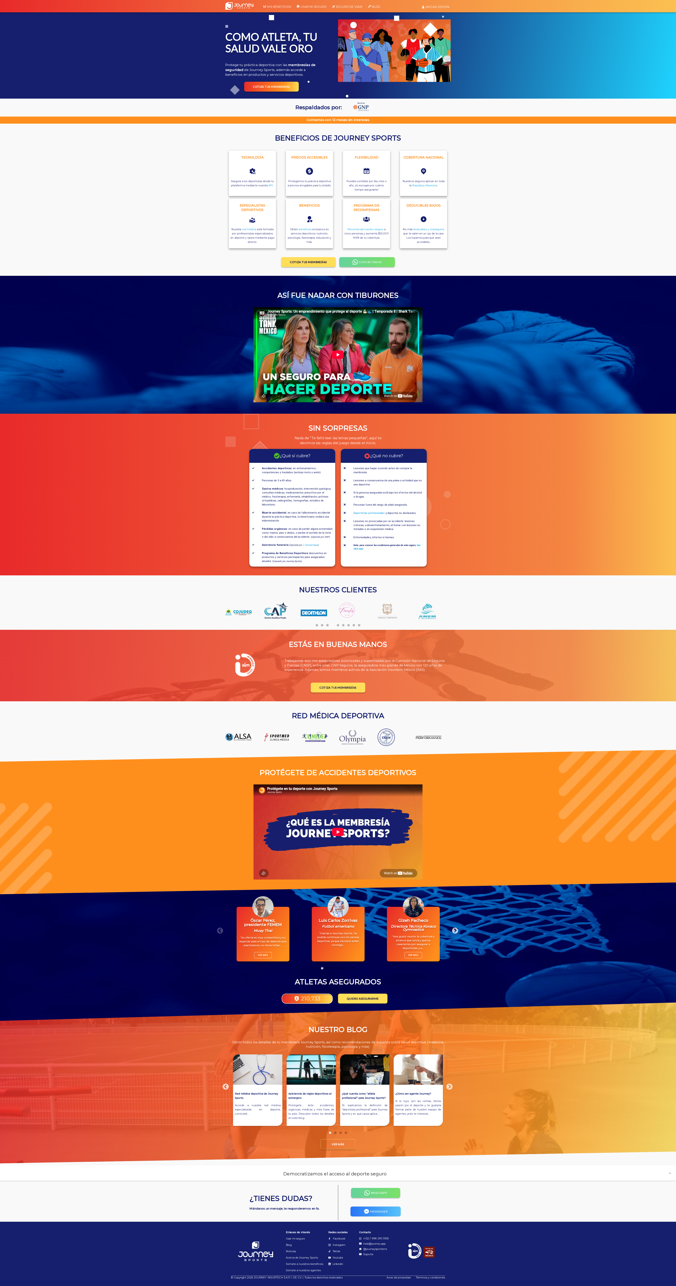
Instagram (339, 1245)
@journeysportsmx (375, 1249)
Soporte (368, 1254)
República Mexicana (424, 185)
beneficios (305, 229)
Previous (218, 929)
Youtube (338, 1257)
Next (453, 929)
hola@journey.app (374, 1243)
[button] (338, 1173)
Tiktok (336, 1251)
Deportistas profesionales (369, 513)
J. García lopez (310, 545)
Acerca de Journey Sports (301, 1257)
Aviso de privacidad (399, 1277)
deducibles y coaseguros (428, 229)
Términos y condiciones (430, 1277)
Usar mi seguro (313, 6)
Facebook (339, 1238)
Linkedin (338, 1264)
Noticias (291, 1251)
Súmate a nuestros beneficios (301, 1264)
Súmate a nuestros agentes (301, 1270)
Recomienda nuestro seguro (366, 229)
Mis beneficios (279, 6)
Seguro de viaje (349, 6)
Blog (376, 6)
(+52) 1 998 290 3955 (376, 1238)
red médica (249, 229)
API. (271, 185)
